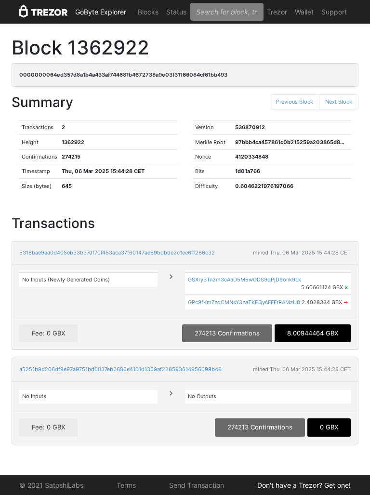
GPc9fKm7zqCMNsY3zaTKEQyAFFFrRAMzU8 (244, 302)
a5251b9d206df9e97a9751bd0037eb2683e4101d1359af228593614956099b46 (120, 369)
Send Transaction (196, 485)
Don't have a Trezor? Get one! (304, 485)
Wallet (304, 12)
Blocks (148, 12)
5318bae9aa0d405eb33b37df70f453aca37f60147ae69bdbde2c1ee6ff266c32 (117, 252)
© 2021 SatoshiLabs (51, 485)
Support (334, 12)
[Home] (43, 12)
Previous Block (294, 101)
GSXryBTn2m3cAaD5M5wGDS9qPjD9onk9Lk (244, 279)
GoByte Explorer (100, 12)
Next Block (338, 101)
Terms (126, 485)
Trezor (277, 12)
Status (176, 12)
